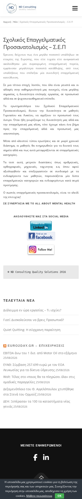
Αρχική (7, 21)
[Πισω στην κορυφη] (41, 478)
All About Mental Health (55, 203)
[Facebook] (35, 457)
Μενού (75, 8)
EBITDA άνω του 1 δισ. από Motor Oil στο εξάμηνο (40, 353)
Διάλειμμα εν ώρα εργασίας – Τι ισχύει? (32, 310)
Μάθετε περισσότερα (39, 496)
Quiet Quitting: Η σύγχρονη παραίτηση (32, 330)
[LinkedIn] (46, 457)
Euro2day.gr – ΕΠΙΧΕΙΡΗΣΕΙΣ (36, 345)
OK (59, 496)
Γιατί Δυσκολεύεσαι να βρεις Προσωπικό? (33, 320)
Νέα (15, 21)
